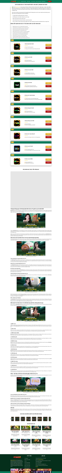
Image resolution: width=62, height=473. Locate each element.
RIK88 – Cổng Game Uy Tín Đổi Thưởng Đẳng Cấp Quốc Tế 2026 (47, 432)
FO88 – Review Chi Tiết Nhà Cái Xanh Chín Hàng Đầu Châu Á (15, 445)
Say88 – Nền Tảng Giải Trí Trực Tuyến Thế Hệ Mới (15, 431)
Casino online (28, 1)
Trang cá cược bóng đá (38, 1)
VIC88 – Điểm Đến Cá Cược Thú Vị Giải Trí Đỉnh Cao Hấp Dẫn (36, 445)
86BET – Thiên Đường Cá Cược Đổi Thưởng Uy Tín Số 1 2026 (36, 432)
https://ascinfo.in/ (40, 459)
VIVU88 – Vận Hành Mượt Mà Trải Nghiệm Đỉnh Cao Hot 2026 (47, 445)
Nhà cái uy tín (19, 1)
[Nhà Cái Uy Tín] (13, 1)
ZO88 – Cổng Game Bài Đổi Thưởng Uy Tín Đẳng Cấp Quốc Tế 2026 (26, 445)
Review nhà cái (43, 1)
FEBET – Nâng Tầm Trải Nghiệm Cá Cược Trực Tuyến (26, 431)
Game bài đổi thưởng (23, 1)
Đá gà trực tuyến (33, 1)
